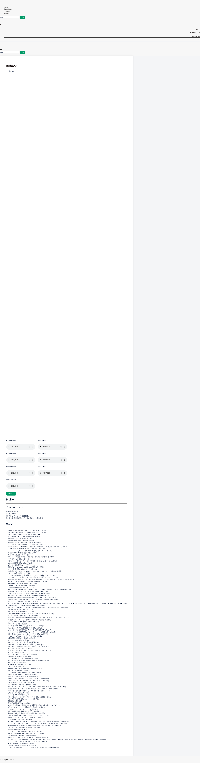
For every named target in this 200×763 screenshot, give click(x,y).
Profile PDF (11, 493)
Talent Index (8, 9)
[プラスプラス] (17, 3)
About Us (7, 11)
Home (6, 7)
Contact (6, 13)
